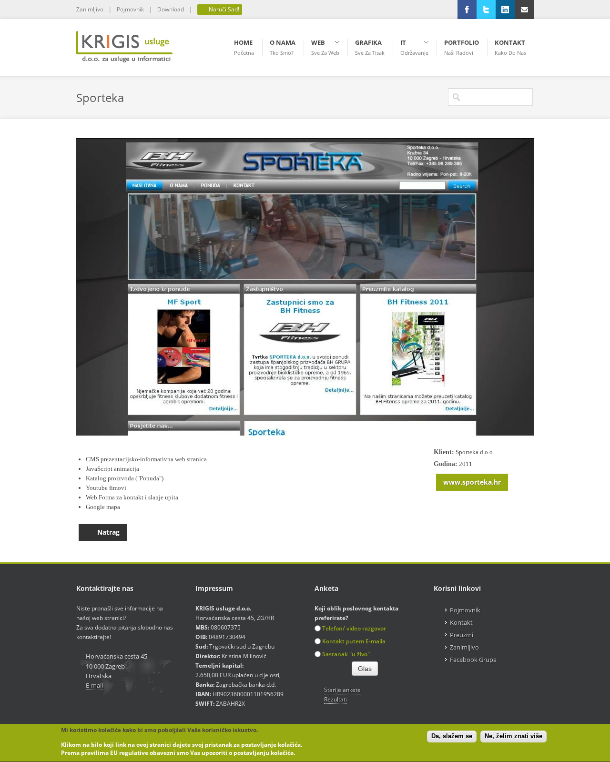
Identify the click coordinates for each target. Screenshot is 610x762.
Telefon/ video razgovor (354, 628)
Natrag (108, 532)
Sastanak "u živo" (346, 654)
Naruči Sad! (223, 9)
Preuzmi (461, 634)
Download (170, 9)
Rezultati (335, 699)
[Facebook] (467, 9)
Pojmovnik (130, 9)
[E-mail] (524, 9)
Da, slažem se (451, 736)
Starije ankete (342, 690)
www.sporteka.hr (472, 482)
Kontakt (461, 622)
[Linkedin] (505, 9)
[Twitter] (486, 9)
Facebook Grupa (473, 659)
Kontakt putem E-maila (354, 641)
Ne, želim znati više (513, 736)
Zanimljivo (89, 9)
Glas (365, 668)
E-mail (94, 685)
